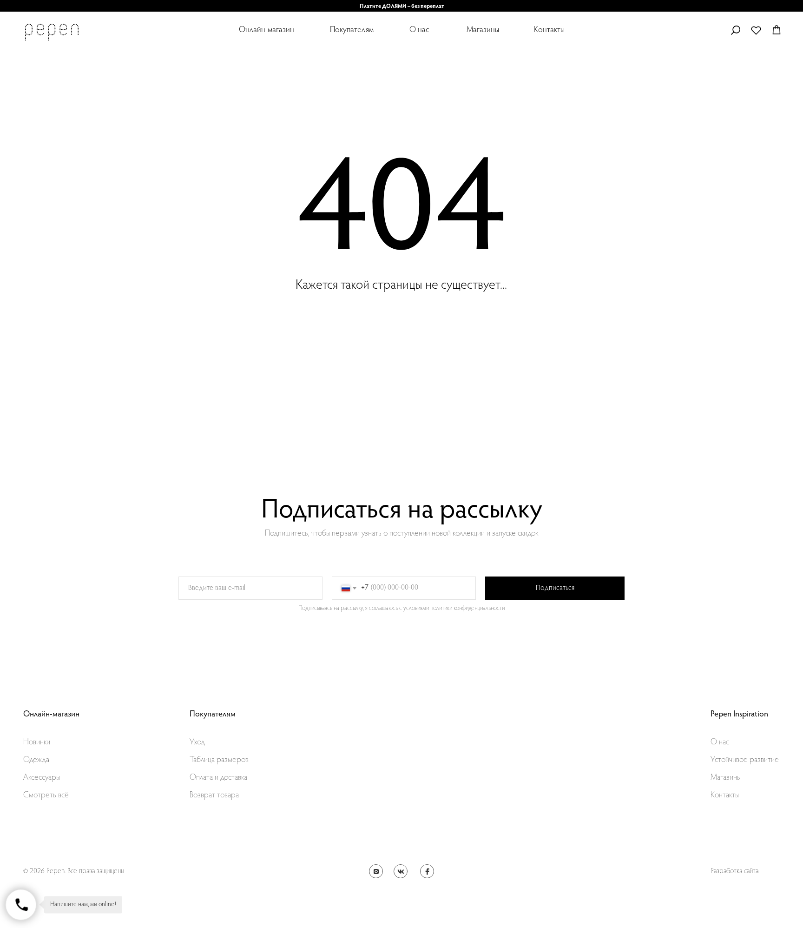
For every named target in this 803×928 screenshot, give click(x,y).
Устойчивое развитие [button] (745, 760)
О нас (419, 30)
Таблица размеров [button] (219, 760)
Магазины (483, 30)
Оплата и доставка (218, 778)
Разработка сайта (734, 871)
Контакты (549, 30)
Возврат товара (214, 795)
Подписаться (555, 588)
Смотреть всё (46, 795)
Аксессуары (41, 778)
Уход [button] (197, 742)
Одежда (36, 760)
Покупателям (352, 30)
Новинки (36, 742)
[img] (51, 32)
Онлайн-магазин (266, 30)
